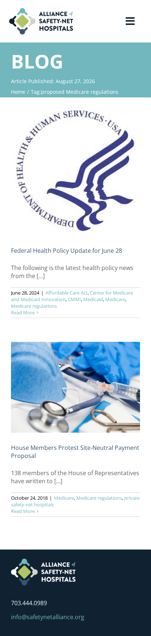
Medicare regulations (34, 306)
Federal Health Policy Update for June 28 (66, 251)
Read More (23, 312)
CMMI (74, 299)
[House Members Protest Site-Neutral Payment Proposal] (75, 387)
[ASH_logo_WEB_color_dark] (41, 11)
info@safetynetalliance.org (47, 617)
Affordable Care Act (66, 292)
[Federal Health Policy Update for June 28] (75, 171)
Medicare (115, 299)
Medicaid (93, 299)
